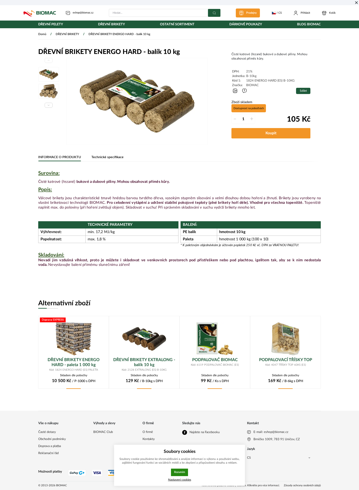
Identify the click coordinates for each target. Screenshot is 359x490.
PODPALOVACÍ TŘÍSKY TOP (285, 360)
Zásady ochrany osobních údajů (302, 485)
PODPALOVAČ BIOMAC (215, 360)
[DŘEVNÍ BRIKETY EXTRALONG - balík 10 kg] (144, 338)
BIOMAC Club (103, 432)
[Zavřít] (356, 2)
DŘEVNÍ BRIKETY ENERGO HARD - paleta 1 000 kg (74, 362)
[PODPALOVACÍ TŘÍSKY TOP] (285, 338)
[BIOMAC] (39, 12)
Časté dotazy (47, 432)
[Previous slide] (49, 60)
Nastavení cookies (179, 479)
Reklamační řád (48, 453)
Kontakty (149, 439)
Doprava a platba (49, 446)
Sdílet (303, 90)
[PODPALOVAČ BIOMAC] (215, 338)
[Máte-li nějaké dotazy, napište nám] (244, 90)
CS (249, 457)
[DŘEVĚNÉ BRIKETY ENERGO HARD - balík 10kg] (137, 101)
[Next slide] (49, 105)
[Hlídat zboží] (235, 90)
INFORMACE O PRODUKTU (59, 157)
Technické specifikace (107, 157)
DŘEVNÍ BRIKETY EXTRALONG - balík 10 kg (144, 362)
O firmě (148, 432)
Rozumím (179, 472)
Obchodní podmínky (52, 439)
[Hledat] (214, 13)
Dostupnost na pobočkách (249, 108)
